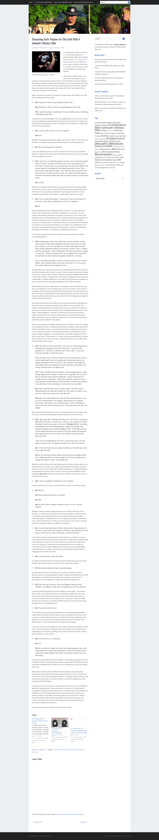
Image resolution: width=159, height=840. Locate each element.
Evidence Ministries (120, 44)
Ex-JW (118, 133)
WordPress (127, 836)
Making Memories (106, 149)
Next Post (84, 822)
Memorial (121, 149)
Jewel (97, 146)
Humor (121, 138)
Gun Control (98, 139)
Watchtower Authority (101, 165)
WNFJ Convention (110, 167)
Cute (97, 133)
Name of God (104, 157)
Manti (115, 149)
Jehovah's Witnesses (109, 144)
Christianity (111, 130)
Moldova (116, 152)
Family (104, 136)
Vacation (122, 162)
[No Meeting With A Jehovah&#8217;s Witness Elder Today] (41, 731)
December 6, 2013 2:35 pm (39, 48)
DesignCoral (118, 836)
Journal (103, 146)
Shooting (103, 162)
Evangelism (113, 133)
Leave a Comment (54, 48)
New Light (112, 157)
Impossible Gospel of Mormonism (108, 141)
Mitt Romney (107, 152)
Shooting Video (111, 162)
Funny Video (118, 136)
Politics (98, 162)
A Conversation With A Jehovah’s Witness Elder (66, 749)
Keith (62, 48)
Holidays (112, 138)
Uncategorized (42, 749)
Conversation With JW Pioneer (63, 2)
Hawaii (104, 139)
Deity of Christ (104, 133)
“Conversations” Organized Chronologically (56, 731)
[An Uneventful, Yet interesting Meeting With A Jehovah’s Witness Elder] (79, 722)
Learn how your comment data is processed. (70, 814)
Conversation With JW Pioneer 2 (83, 2)
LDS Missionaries (117, 146)
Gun (124, 136)
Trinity (117, 162)
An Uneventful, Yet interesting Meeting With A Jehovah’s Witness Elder (79, 731)
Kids (110, 146)
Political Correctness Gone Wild (108, 160)
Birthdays (104, 130)
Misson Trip (98, 152)
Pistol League (119, 157)
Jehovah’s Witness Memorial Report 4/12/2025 (109, 84)
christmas (118, 130)
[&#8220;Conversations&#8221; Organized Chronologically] (59, 722)
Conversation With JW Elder (43, 2)
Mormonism (103, 154)
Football (111, 136)
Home (30, 2)
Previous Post (37, 822)
